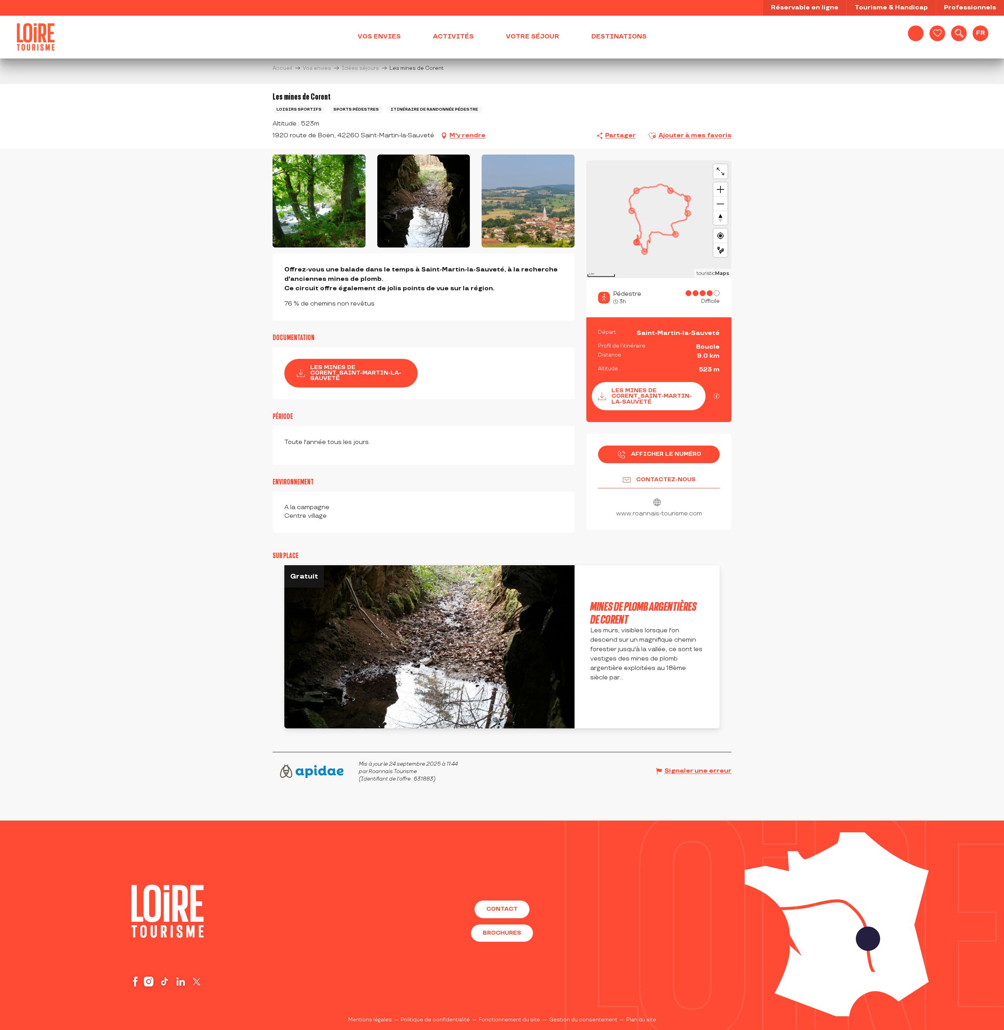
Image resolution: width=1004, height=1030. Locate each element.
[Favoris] (937, 33)
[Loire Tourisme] (35, 36)
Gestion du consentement (583, 1020)
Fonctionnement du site (509, 1020)
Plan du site (641, 1020)
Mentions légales (370, 1020)
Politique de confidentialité (435, 1020)
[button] (959, 33)
